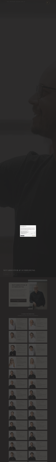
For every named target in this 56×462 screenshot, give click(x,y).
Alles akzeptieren (33, 235)
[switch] (34, 232)
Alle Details (32, 233)
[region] (28, 233)
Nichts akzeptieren (22, 235)
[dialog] (28, 231)
